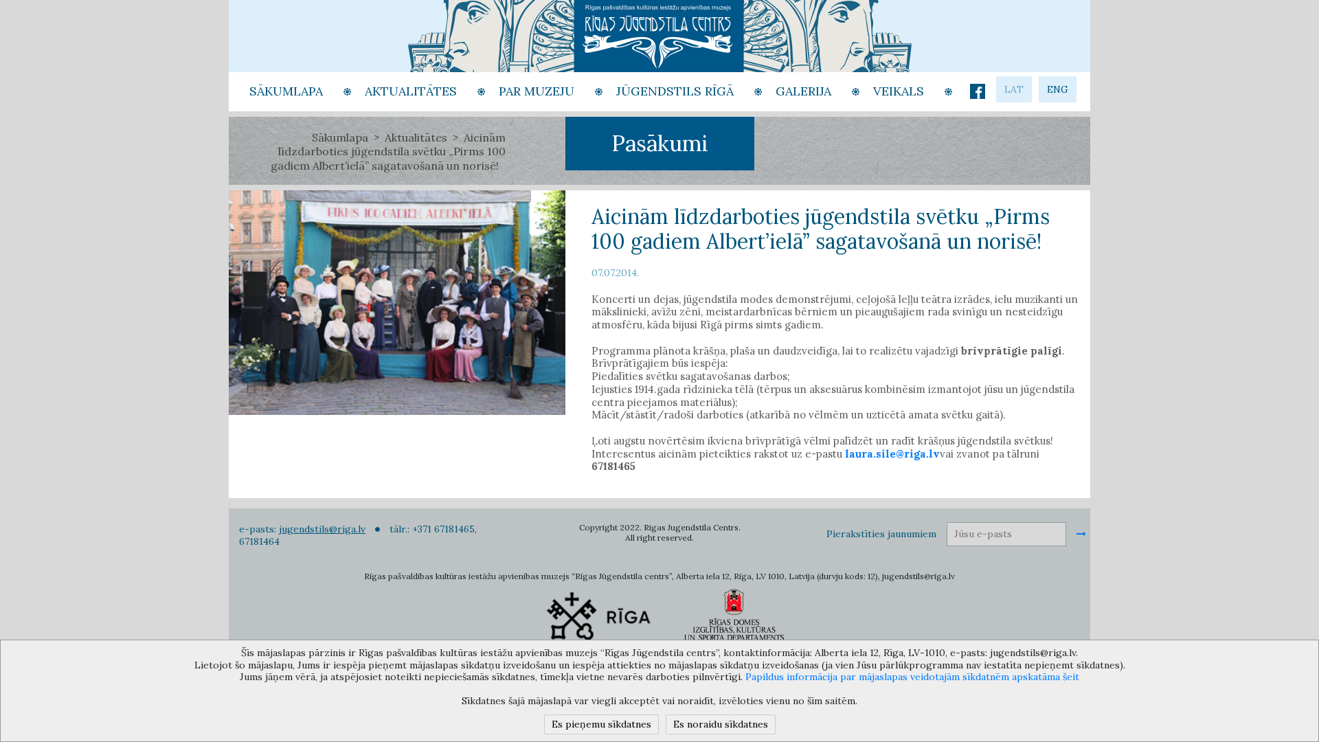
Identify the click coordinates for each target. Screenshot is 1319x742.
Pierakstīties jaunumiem (881, 534)
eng (1057, 89)
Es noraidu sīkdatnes (720, 724)
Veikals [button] (898, 91)
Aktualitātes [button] (411, 91)
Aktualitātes (416, 137)
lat (1014, 89)
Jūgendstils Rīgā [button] (675, 91)
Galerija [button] (803, 91)
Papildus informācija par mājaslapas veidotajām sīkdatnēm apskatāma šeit (912, 677)
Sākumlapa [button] (286, 91)
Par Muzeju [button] (536, 91)
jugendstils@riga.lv (322, 529)
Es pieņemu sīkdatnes (601, 724)
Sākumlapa (340, 137)
